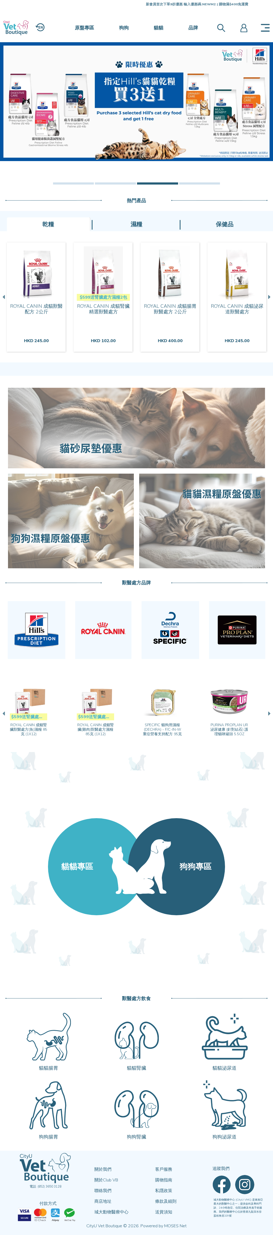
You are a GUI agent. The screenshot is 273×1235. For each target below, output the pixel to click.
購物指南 (163, 1180)
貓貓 (158, 28)
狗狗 (124, 28)
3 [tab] (157, 183)
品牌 (193, 28)
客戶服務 (163, 1169)
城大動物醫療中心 (111, 1212)
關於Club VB (106, 1180)
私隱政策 (163, 1191)
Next (269, 297)
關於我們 (102, 1169)
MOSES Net (175, 1226)
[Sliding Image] (136, 101)
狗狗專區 (196, 866)
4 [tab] (199, 183)
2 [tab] (115, 183)
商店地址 (102, 1201)
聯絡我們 (102, 1191)
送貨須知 (163, 1212)
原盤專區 (84, 28)
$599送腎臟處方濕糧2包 (103, 297)
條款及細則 (165, 1201)
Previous (4, 297)
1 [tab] (73, 183)
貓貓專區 (77, 866)
